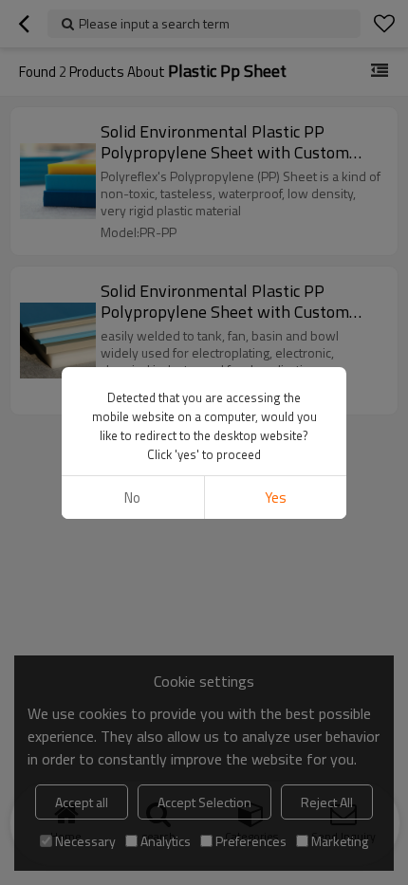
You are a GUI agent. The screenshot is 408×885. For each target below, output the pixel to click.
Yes (276, 497)
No (132, 497)
